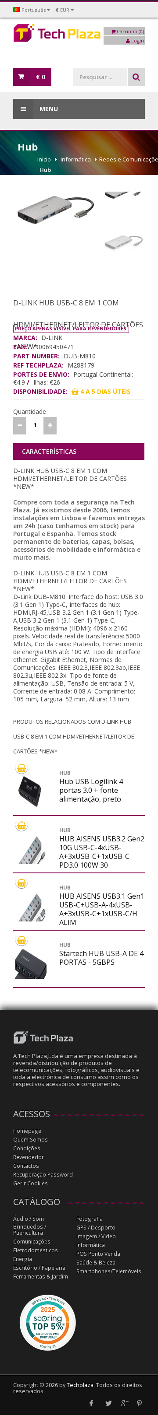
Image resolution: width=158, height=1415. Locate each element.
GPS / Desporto (95, 1227)
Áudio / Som (28, 1218)
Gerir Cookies (30, 1183)
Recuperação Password (43, 1174)
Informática (76, 159)
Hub (45, 170)
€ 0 (40, 77)
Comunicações (31, 1241)
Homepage (27, 1131)
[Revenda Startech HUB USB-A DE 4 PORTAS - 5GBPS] (30, 976)
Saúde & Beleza (95, 1262)
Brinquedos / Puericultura (29, 1229)
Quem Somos (30, 1139)
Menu (48, 109)
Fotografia (89, 1218)
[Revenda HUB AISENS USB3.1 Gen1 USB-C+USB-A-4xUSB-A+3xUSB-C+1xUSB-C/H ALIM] (30, 919)
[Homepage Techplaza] (79, 35)
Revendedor (28, 1157)
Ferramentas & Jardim (40, 1276)
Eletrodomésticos (35, 1250)
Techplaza (80, 1385)
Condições (26, 1148)
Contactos (26, 1166)
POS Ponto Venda (98, 1253)
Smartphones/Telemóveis (108, 1271)
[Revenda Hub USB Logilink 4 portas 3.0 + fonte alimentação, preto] (30, 789)
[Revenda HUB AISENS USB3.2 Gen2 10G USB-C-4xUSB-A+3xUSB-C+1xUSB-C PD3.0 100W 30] (30, 862)
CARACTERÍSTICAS (49, 451)
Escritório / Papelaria (39, 1267)
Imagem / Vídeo (96, 1236)
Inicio (44, 159)
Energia (22, 1259)
